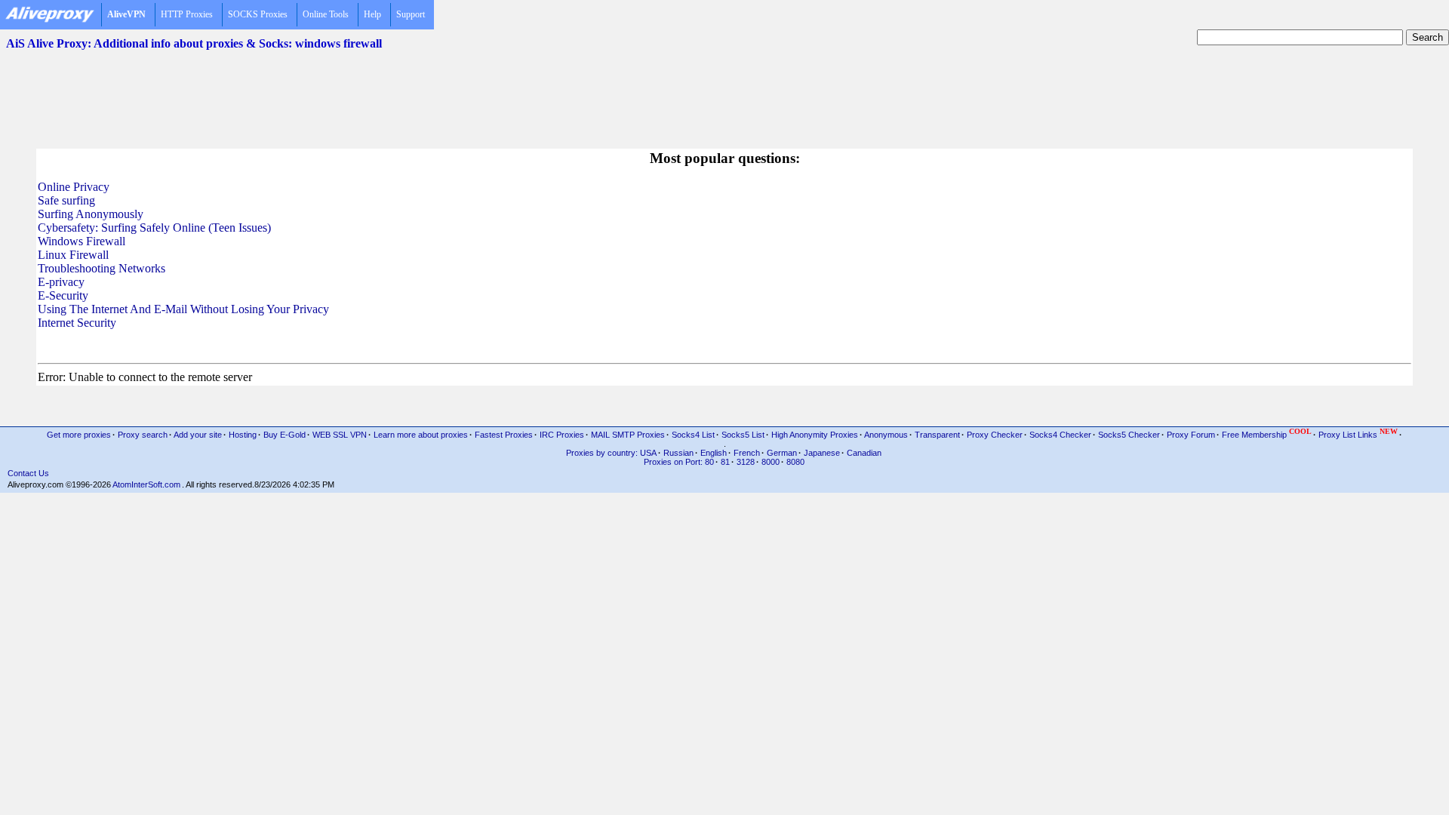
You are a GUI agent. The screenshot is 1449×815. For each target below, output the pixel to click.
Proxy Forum (1191, 434)
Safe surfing (66, 200)
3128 (746, 461)
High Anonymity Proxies (814, 434)
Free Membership (1267, 433)
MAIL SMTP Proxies (628, 434)
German (782, 452)
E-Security (63, 295)
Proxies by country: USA (611, 452)
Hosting (243, 434)
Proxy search (143, 434)
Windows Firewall (81, 241)
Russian (678, 452)
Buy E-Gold (284, 434)
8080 (795, 461)
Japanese (822, 452)
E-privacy (61, 281)
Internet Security (77, 322)
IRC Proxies (562, 434)
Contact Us (28, 473)
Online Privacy (73, 186)
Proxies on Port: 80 (679, 461)
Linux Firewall (73, 254)
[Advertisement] (724, 91)
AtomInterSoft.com (146, 484)
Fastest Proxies (504, 434)
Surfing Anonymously (90, 214)
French (747, 452)
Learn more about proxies (421, 434)
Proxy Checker (995, 434)
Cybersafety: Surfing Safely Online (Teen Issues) (154, 227)
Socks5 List (742, 434)
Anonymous (886, 434)
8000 (770, 461)
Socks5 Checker (1129, 434)
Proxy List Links (1358, 433)
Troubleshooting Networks (101, 268)
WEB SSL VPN (339, 434)
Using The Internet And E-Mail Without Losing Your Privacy (183, 309)
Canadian (864, 452)
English (713, 452)
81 (725, 461)
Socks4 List (693, 434)
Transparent (937, 434)
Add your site (198, 434)
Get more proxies (79, 434)
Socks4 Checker (1060, 434)
